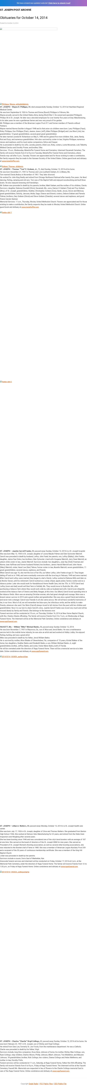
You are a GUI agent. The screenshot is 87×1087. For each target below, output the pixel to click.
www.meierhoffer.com (10, 161)
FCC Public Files (46, 1084)
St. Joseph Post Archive (15, 9)
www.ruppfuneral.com (8, 621)
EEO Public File (60, 1084)
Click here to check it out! (59, 3)
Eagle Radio (33, 1084)
